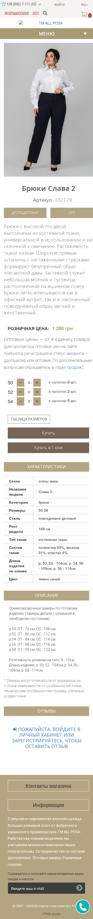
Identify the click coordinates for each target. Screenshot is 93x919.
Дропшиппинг (25, 212)
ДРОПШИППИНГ (16, 13)
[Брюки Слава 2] (48, 110)
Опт (71, 212)
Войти (60, 4)
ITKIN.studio (52, 914)
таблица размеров (29, 419)
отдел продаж (68, 367)
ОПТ (36, 13)
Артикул (42, 199)
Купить (48, 433)
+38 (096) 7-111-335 (21, 4)
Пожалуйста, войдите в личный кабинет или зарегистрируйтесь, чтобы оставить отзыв (46, 737)
